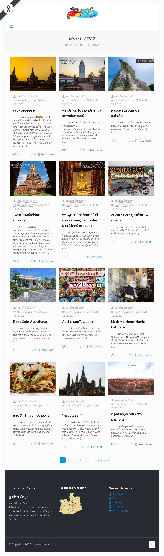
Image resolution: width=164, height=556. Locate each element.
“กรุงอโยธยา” (72, 415)
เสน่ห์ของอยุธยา (24, 110)
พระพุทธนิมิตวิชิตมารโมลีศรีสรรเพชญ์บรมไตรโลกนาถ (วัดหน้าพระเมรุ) (80, 220)
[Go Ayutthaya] (82, 13)
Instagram (118, 506)
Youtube (117, 502)
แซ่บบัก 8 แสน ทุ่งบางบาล (31, 415)
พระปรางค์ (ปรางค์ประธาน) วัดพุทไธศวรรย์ (81, 113)
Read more (47, 154)
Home (68, 45)
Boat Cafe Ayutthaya (30, 321)
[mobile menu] (11, 26)
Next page (101, 460)
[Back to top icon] (152, 544)
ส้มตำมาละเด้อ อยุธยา (77, 321)
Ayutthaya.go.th (121, 510)
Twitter (116, 498)
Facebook (118, 494)
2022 (82, 45)
